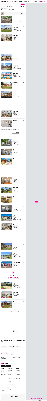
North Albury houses (3, 356)
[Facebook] (2, 388)
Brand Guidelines (3, 374)
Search (23, 4)
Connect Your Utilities (10, 384)
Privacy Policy (3, 391)
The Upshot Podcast (18, 377)
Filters (3, 6)
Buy (7, 1)
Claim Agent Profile (18, 374)
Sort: (9, 6)
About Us (2, 370)
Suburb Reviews (21, 1)
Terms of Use (8, 391)
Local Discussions (10, 377)
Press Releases (3, 371)
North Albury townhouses (16, 357)
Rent (10, 1)
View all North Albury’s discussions (5, 347)
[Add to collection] (24, 17)
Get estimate (21, 13)
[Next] (18, 311)
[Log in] (45, 1)
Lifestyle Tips (9, 381)
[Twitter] (6, 388)
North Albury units (3, 357)
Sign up (43, 1)
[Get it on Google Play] (8, 366)
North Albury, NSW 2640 (6, 8)
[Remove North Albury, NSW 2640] (8, 4)
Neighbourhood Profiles (11, 378)
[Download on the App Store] (3, 366)
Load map (36, 201)
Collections (35, 1)
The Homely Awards (18, 378)
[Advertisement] (13, 47)
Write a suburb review (15, 134)
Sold (12, 1)
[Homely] (6, 363)
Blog (28, 1)
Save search (22, 6)
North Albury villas (3, 358)
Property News (10, 382)
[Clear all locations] (19, 4)
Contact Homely (3, 377)
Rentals (9, 371)
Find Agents (9, 374)
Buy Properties (10, 370)
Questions (25, 1)
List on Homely (18, 370)
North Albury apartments (16, 356)
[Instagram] (4, 388)
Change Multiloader (18, 371)
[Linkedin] (8, 388)
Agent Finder (16, 1)
